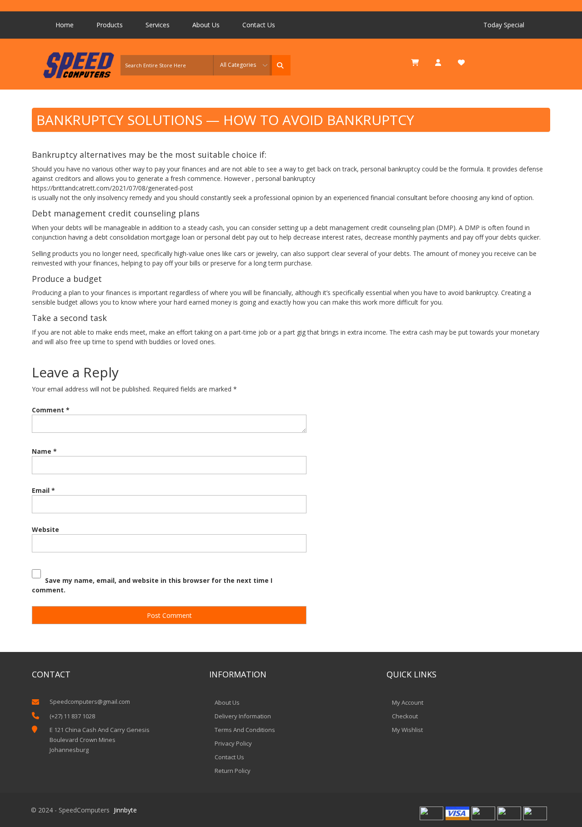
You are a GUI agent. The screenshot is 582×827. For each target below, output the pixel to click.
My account (407, 702)
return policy (233, 771)
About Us (206, 24)
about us (227, 702)
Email (43, 490)
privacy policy (233, 743)
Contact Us (258, 24)
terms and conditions (245, 730)
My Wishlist (407, 730)
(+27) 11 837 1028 (72, 716)
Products (109, 24)
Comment (51, 410)
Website (45, 529)
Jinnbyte (125, 810)
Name (44, 451)
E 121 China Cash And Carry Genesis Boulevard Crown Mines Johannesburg (100, 740)
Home (64, 24)
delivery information (243, 716)
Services (158, 24)
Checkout (405, 716)
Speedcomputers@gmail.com (90, 701)
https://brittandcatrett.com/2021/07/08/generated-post (112, 188)
